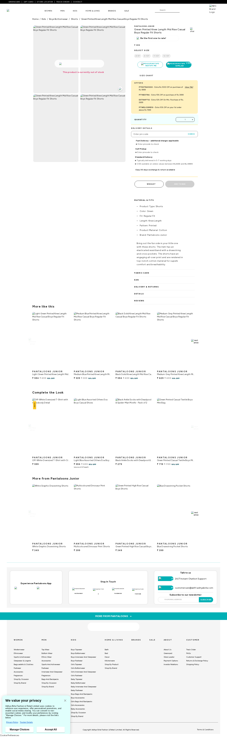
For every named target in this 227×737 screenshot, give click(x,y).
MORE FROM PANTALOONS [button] (113, 616)
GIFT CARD (29, 2)
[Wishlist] (183, 10)
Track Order (191, 650)
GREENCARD (14, 2)
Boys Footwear (76, 661)
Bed (106, 653)
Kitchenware (110, 661)
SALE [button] (126, 11)
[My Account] (192, 9)
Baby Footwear (77, 690)
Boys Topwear (76, 650)
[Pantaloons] (13, 10)
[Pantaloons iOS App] (25, 590)
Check (191, 134)
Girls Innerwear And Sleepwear (83, 672)
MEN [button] (62, 11)
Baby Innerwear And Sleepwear (83, 687)
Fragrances (18, 675)
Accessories (18, 672)
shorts (74, 19)
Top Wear (45, 650)
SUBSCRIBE (206, 600)
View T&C (189, 87)
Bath (107, 650)
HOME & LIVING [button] (93, 11)
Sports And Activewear (51, 664)
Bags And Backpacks (50, 679)
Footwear (17, 668)
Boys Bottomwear (78, 653)
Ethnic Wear (47, 657)
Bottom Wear (47, 653)
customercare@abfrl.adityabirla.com (194, 588)
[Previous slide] (32, 341)
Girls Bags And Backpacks (81, 701)
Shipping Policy (192, 664)
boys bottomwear (58, 19)
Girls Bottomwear (78, 668)
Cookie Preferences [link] (9, 735)
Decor (107, 657)
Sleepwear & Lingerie (22, 661)
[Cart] (200, 10)
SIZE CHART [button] (146, 75)
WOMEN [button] (48, 11)
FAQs (188, 653)
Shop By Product (111, 664)
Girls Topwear (76, 664)
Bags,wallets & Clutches (23, 664)
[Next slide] (194, 341)
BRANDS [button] (112, 11)
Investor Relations (171, 664)
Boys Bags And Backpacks (81, 694)
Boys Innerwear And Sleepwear (83, 657)
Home (35, 19)
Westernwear (19, 650)
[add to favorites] (65, 367)
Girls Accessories (77, 705)
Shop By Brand (20, 683)
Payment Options (171, 661)
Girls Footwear (76, 675)
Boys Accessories (77, 698)
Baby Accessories (78, 709)
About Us (167, 650)
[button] (65, 700)
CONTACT (77, 2)
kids (44, 19)
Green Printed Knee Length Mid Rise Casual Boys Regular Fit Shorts (114, 19)
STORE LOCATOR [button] (45, 2)
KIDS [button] (75, 11)
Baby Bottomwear (78, 683)
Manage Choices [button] (19, 729)
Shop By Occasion (21, 679)
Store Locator (169, 657)
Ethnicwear (18, 653)
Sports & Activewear (22, 657)
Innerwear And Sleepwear (52, 672)
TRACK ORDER (63, 2)
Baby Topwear (76, 679)
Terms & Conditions (205, 730)
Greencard (168, 653)
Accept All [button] (51, 729)
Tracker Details (26, 722)
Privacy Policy (12, 722)
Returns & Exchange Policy (197, 661)
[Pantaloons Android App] (47, 590)
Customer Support (193, 657)
